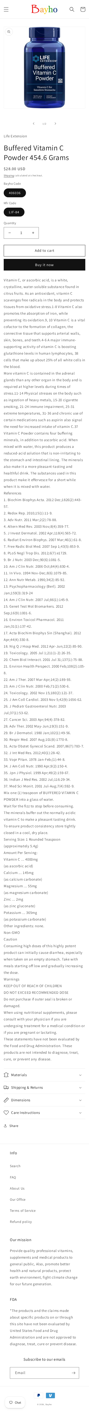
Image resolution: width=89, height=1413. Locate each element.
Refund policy (21, 1221)
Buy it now (44, 264)
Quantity (10, 223)
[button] (6, 9)
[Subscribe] (73, 1373)
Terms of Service (23, 1210)
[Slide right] (55, 123)
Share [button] (14, 1125)
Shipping (9, 175)
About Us (17, 1188)
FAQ (13, 1177)
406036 (15, 193)
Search (15, 1166)
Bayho (48, 1404)
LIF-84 (14, 212)
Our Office (18, 1199)
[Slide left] (33, 123)
